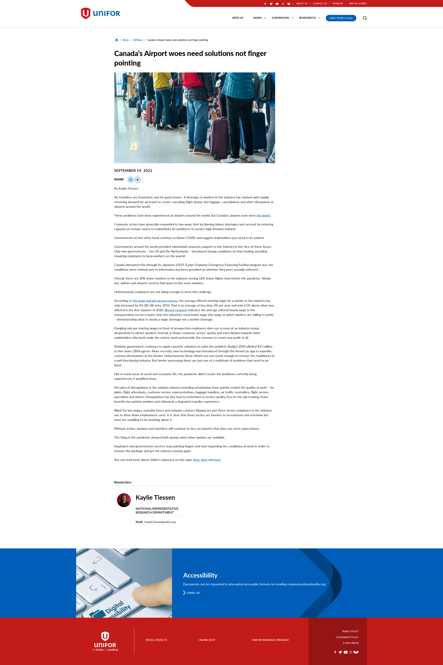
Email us (193, 592)
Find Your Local (341, 18)
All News (138, 39)
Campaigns (280, 17)
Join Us (237, 17)
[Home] (102, 13)
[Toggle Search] (363, 18)
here (196, 460)
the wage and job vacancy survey (155, 301)
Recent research (176, 310)
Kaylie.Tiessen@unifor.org (160, 521)
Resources (307, 17)
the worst (263, 215)
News (257, 17)
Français (338, 4)
